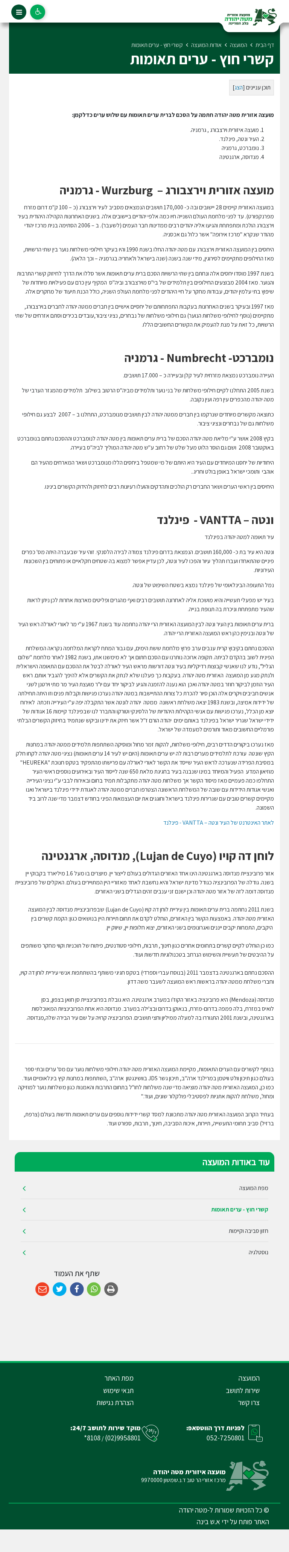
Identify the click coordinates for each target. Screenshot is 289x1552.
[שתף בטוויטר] (60, 1289)
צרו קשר (249, 1402)
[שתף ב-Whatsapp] (94, 1289)
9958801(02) (123, 1438)
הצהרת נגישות (115, 1402)
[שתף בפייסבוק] (77, 1289)
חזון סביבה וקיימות (248, 1231)
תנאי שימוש (118, 1390)
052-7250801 (226, 1438)
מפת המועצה (253, 1188)
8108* (92, 1438)
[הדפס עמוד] (111, 1289)
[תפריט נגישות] (37, 12)
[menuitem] (144, 1188)
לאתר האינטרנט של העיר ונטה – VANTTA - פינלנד (218, 823)
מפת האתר (119, 1378)
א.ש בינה (208, 1521)
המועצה (249, 1378)
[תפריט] (18, 12)
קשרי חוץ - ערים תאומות (239, 1209)
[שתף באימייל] (42, 1289)
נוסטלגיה (258, 1252)
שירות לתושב (243, 1390)
